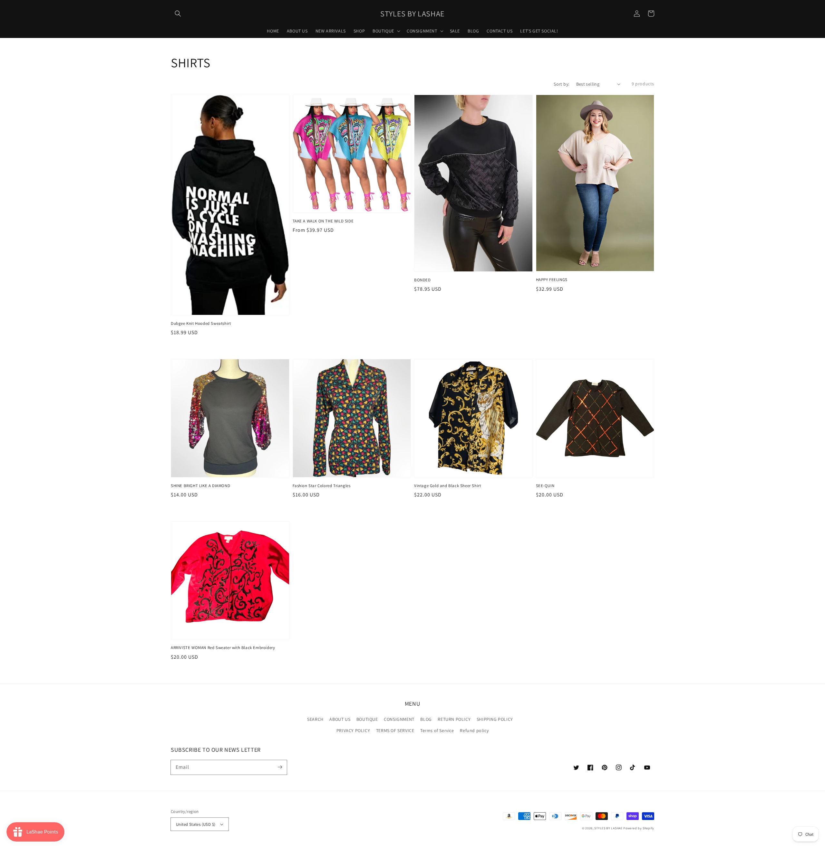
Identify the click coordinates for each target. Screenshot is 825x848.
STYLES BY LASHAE (608, 828)
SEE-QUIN (545, 485)
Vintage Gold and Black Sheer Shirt (447, 485)
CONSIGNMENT (399, 719)
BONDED (422, 280)
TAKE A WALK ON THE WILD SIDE (323, 221)
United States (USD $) (195, 824)
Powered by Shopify (638, 828)
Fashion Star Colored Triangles (322, 485)
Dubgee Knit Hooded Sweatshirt (201, 323)
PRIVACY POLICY (353, 730)
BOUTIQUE (367, 719)
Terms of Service (437, 730)
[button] (178, 13)
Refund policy (474, 730)
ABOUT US (339, 719)
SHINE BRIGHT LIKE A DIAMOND (200, 485)
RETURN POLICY (454, 719)
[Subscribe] (280, 767)
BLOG (426, 719)
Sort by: (561, 84)
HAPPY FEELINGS (552, 279)
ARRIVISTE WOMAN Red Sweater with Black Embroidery (223, 647)
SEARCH (315, 719)
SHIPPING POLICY (495, 719)
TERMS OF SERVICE (395, 730)
